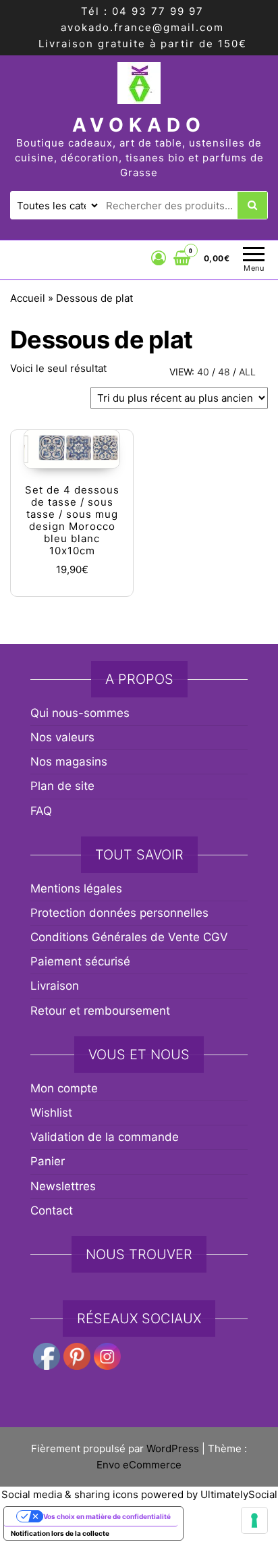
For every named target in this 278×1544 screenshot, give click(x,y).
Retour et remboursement (100, 1010)
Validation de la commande (104, 1137)
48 (224, 371)
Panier (47, 1161)
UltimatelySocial (238, 1494)
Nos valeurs (62, 737)
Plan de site (62, 786)
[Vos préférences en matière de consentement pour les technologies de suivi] (254, 1520)
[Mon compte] (159, 258)
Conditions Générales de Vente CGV (129, 937)
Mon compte (64, 1088)
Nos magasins (68, 761)
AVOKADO (139, 124)
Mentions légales (76, 888)
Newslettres (63, 1186)
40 (203, 371)
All (247, 371)
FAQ (41, 811)
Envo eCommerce (139, 1464)
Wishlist (51, 1112)
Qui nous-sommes (80, 713)
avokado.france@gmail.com (142, 27)
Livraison (54, 985)
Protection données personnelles (119, 913)
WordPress (172, 1448)
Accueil (27, 298)
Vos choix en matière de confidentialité (107, 1516)
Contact (51, 1210)
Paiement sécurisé (80, 961)
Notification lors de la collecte (60, 1533)
